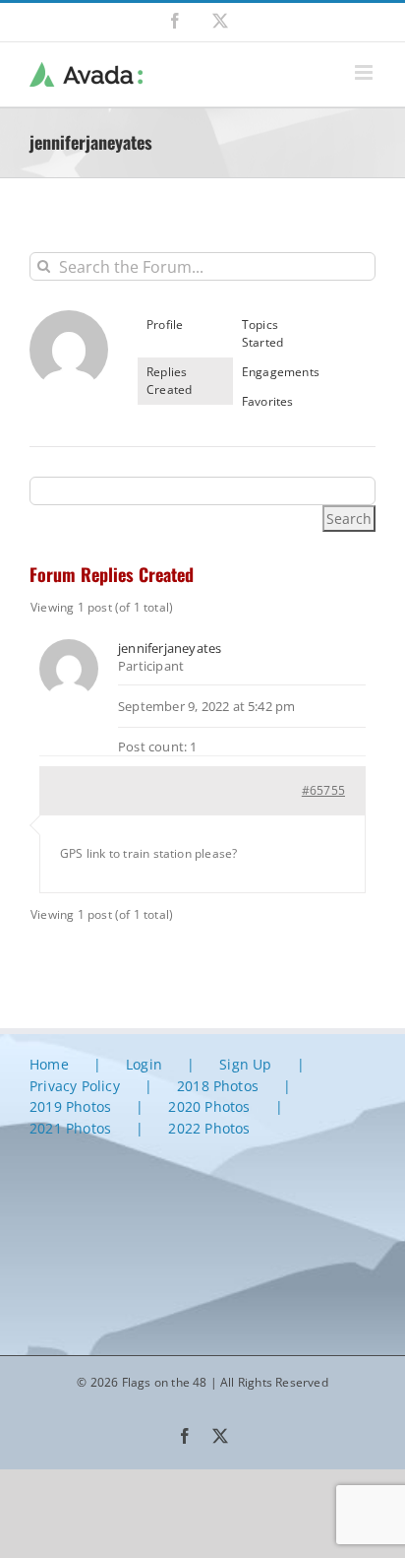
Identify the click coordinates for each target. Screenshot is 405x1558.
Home (49, 1064)
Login (144, 1064)
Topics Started (262, 333)
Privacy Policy (74, 1085)
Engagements (280, 371)
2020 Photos (209, 1106)
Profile (164, 324)
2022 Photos (209, 1128)
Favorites (268, 401)
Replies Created (169, 380)
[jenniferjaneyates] (68, 318)
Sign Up (245, 1064)
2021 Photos (70, 1128)
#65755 (323, 790)
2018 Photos (218, 1085)
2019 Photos (70, 1106)
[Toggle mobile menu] (365, 72)
